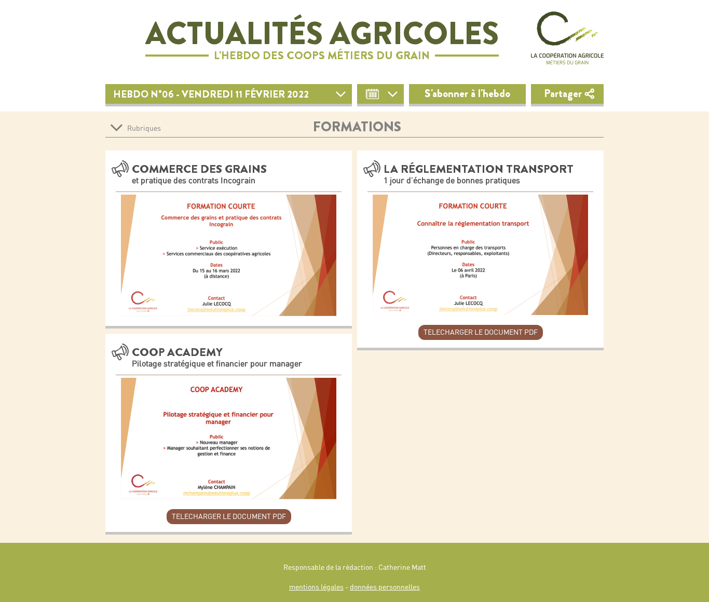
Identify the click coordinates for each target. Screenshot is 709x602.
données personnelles (385, 587)
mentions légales (316, 587)
